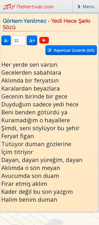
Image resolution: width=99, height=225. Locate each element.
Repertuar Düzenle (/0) (73, 50)
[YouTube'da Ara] (44, 40)
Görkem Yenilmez (24, 21)
